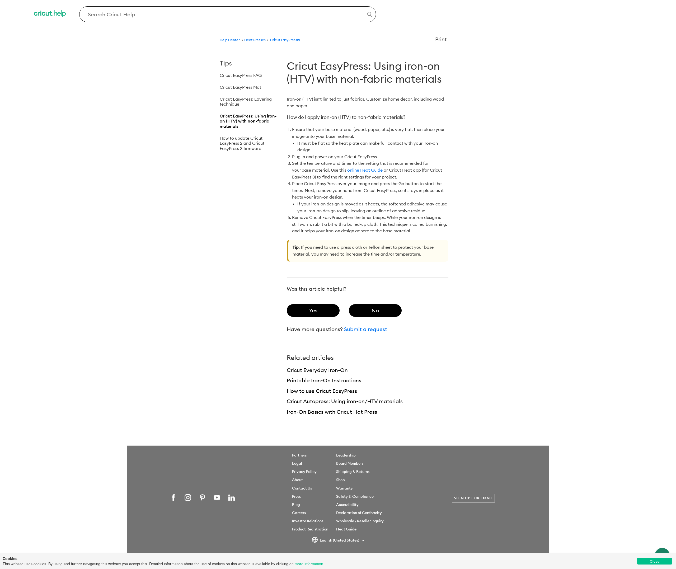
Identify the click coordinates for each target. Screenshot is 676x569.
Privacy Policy (304, 471)
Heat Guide (346, 529)
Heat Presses (255, 40)
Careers (299, 512)
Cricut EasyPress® (285, 40)
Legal (297, 463)
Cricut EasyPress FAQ (241, 75)
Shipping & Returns (352, 471)
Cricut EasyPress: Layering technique (246, 101)
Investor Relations (307, 521)
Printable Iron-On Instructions (324, 380)
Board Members (349, 463)
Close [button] (655, 561)
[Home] (50, 14)
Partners (299, 455)
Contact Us (302, 488)
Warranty (344, 488)
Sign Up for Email (473, 498)
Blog (296, 504)
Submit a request (365, 329)
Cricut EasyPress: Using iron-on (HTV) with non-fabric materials (248, 121)
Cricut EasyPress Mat (240, 87)
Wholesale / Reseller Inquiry (360, 521)
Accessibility (347, 504)
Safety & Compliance (355, 496)
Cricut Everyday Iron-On (317, 370)
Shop (340, 479)
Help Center (230, 40)
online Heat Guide (365, 170)
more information (309, 563)
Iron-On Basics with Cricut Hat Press (332, 411)
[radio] (313, 310)
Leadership (346, 455)
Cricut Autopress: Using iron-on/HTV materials (345, 401)
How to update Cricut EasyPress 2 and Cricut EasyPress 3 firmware (242, 143)
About (297, 479)
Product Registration (310, 529)
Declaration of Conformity (359, 512)
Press (296, 496)
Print (441, 39)
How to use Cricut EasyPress (322, 391)
